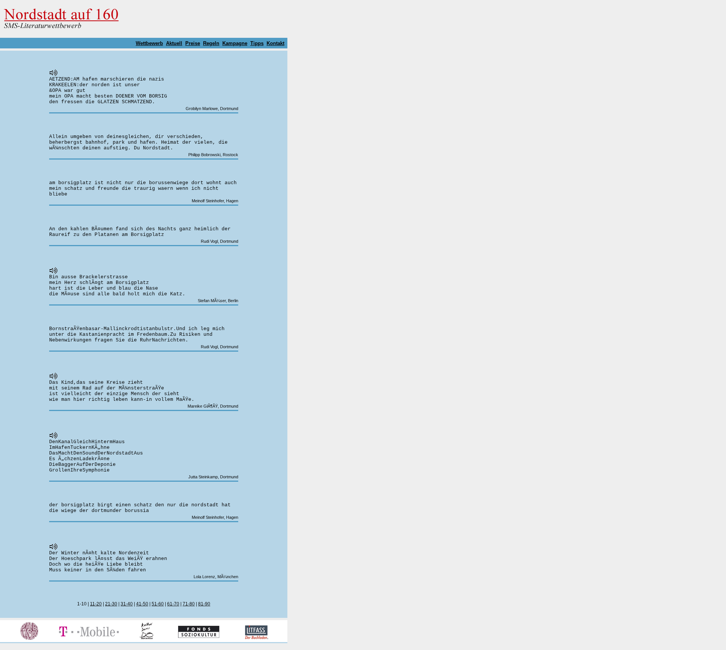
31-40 (127, 604)
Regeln (211, 43)
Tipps (257, 43)
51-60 (158, 604)
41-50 (142, 604)
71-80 (189, 604)
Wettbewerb (149, 43)
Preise (192, 43)
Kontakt (275, 43)
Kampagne (234, 43)
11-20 (96, 604)
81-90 (204, 604)
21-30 (111, 604)
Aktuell (174, 43)
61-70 (173, 604)
